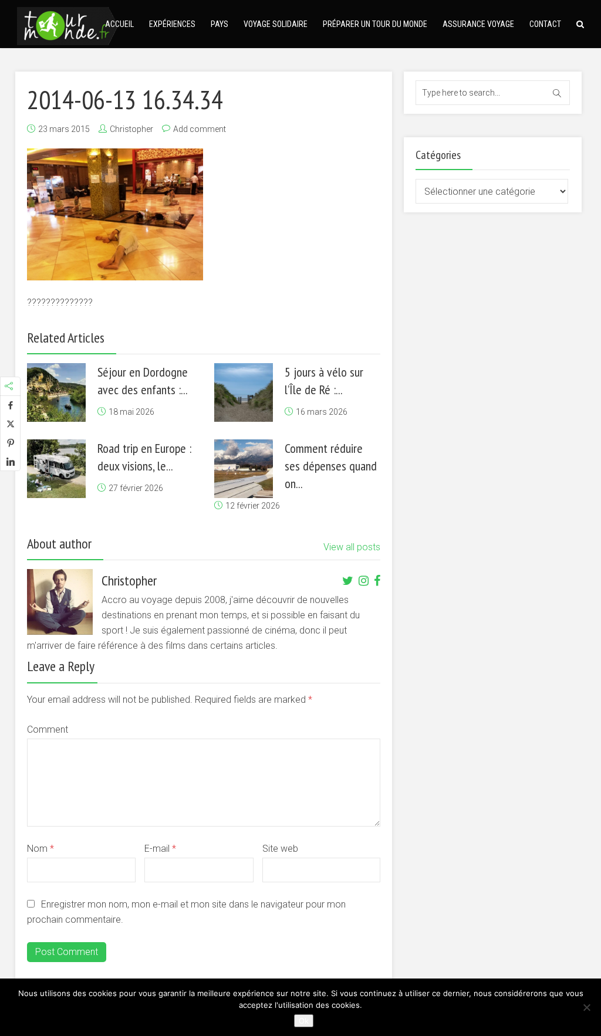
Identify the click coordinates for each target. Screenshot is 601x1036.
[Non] (586, 1007)
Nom (40, 848)
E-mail (160, 848)
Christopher (131, 129)
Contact (545, 24)
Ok (304, 1020)
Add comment (199, 129)
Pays (219, 24)
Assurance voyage (478, 24)
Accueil (119, 24)
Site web (280, 848)
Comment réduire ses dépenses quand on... (331, 466)
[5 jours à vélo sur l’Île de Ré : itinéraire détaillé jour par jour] (243, 392)
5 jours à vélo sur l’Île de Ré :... (324, 381)
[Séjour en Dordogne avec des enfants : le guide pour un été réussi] (56, 392)
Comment (47, 729)
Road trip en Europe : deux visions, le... (144, 457)
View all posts (351, 547)
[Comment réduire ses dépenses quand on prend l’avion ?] (243, 468)
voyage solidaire (276, 24)
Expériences (172, 24)
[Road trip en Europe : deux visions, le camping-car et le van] (56, 468)
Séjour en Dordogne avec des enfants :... (142, 381)
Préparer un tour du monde (375, 24)
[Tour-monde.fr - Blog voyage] (67, 24)
